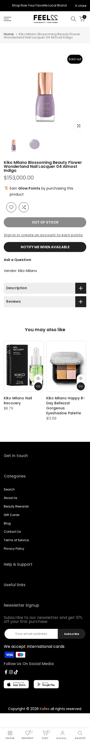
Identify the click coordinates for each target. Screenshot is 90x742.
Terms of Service (16, 540)
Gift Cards (12, 515)
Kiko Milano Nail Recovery (18, 401)
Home (9, 34)
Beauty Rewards (16, 506)
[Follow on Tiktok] (16, 672)
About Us (10, 498)
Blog (7, 523)
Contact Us (12, 531)
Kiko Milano (27, 270)
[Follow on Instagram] (11, 672)
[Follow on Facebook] (6, 672)
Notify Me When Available (45, 247)
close (81, 5)
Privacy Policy (14, 548)
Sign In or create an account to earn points (43, 235)
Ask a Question (17, 259)
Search (9, 489)
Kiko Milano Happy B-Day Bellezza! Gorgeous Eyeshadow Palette (65, 406)
